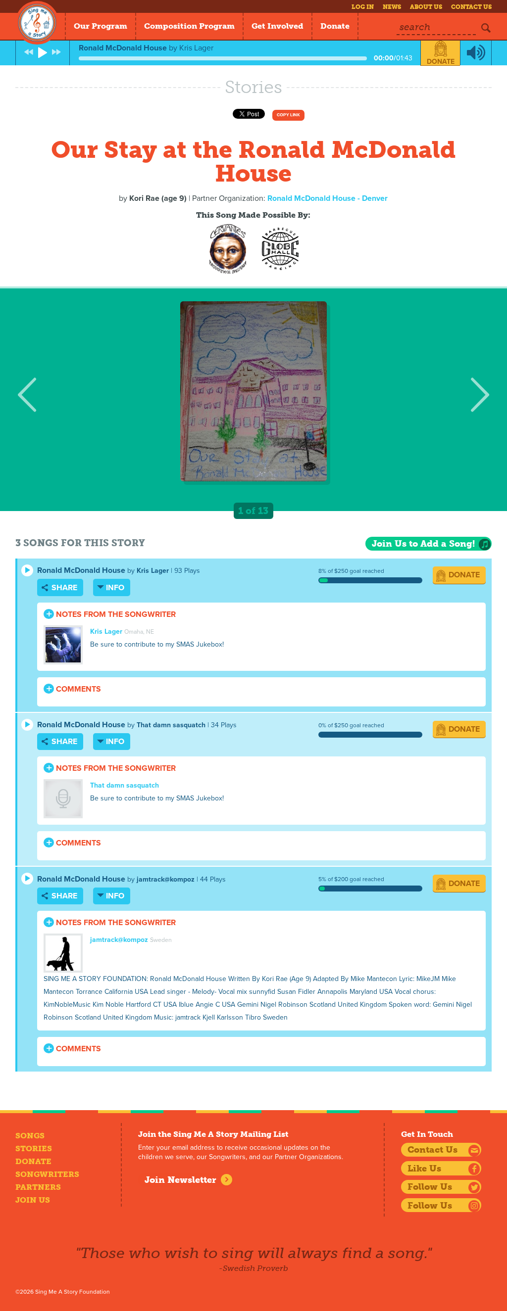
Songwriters (47, 1174)
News (392, 6)
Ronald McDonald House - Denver (327, 198)
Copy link (288, 115)
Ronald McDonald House (81, 570)
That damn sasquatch (171, 725)
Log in (363, 6)
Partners (38, 1187)
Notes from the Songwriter (115, 614)
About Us (426, 6)
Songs (30, 1135)
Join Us (32, 1200)
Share (63, 588)
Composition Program (189, 26)
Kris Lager (153, 570)
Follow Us (429, 1186)
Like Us (424, 1168)
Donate (335, 26)
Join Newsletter (180, 1179)
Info (115, 588)
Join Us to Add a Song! (423, 543)
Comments (77, 689)
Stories (33, 1148)
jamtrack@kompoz (166, 879)
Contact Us (471, 6)
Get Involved (278, 26)
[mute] (476, 53)
